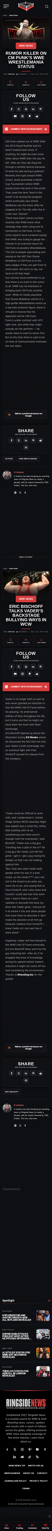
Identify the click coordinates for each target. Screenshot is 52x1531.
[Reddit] (37, 116)
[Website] (15, 492)
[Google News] (26, 109)
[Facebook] (11, 109)
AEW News (7, 1311)
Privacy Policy (39, 1481)
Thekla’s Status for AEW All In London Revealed (15, 1373)
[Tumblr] (45, 1449)
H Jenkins (10, 74)
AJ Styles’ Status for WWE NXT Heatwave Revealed (16, 1354)
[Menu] (6, 6)
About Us (28, 1473)
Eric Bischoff (11, 1092)
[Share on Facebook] (11, 440)
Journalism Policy (15, 1481)
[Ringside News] (26, 6)
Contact (42, 1473)
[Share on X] (19, 440)
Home (5, 15)
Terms (26, 1488)
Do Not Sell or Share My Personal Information (26, 1504)
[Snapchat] (29, 116)
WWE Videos (8, 1330)
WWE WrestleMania (28, 459)
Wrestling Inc (25, 974)
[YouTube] (15, 116)
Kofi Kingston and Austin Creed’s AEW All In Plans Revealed (16, 1317)
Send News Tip (17, 1466)
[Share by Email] (26, 447)
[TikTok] (30, 1457)
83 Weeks (32, 737)
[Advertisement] (26, 377)
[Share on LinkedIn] (26, 440)
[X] (19, 109)
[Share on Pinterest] (33, 440)
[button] (47, 6)
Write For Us (35, 1466)
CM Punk (9, 459)
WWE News (13, 15)
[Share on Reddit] (40, 440)
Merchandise (12, 1473)
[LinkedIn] (33, 109)
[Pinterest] (40, 109)
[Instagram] (22, 116)
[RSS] (37, 1457)
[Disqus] (26, 1234)
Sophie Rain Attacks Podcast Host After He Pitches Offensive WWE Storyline (15, 1336)
